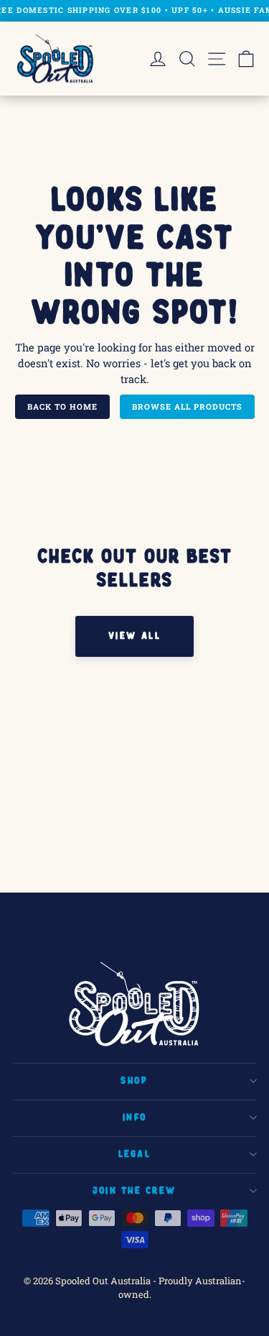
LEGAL (134, 1154)
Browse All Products (187, 406)
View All (134, 636)
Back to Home (62, 406)
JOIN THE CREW (134, 1191)
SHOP (134, 1081)
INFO (134, 1117)
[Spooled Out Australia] (55, 59)
